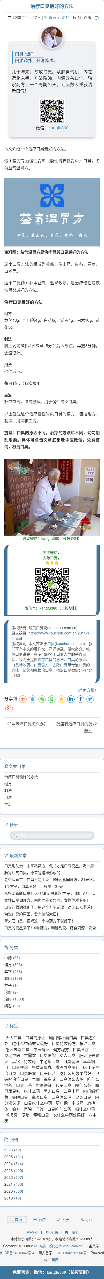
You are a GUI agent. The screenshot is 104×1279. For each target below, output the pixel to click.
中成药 (77, 1103)
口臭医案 (28, 1073)
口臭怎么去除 (71, 1079)
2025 (8, 1156)
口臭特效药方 (64, 1043)
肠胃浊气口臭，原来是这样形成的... (33, 872)
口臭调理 (71, 1061)
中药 (8, 957)
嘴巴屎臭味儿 (67, 1067)
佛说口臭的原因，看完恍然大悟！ (32, 913)
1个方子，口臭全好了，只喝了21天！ (35, 886)
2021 (8, 1184)
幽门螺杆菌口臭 (63, 1037)
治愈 (8, 992)
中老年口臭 (49, 1061)
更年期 (62, 1103)
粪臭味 (50, 1079)
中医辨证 (44, 1085)
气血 (36, 1079)
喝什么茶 (83, 1085)
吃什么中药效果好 (69, 1115)
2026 (8, 1149)
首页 (52, 17)
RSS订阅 (52, 1231)
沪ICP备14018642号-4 (17, 1252)
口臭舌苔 (24, 1085)
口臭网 (53, 1259)
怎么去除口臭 (18, 1049)
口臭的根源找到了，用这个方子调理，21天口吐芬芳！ (49, 907)
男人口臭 (52, 1091)
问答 (8, 1005)
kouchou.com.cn (70, 643)
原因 (8, 978)
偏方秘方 (90, 690)
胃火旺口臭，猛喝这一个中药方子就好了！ (39, 920)
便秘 (25, 1115)
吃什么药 (32, 1091)
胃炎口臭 (83, 1097)
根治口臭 (87, 1043)
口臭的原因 (76, 659)
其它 (8, 971)
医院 (28, 1109)
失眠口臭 (20, 1097)
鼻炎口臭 (40, 1097)
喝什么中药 (85, 1109)
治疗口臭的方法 (51, 659)
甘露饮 (30, 1055)
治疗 (65, 17)
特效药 (30, 1061)
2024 (8, 1163)
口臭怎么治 (61, 1097)
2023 (8, 1170)
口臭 (51, 643)
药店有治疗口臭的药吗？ (74, 727)
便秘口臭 (41, 1115)
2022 (8, 1177)
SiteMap (32, 1231)
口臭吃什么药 (59, 1109)
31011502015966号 (71, 1252)
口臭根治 (20, 1067)
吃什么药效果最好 (75, 1073)
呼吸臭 (12, 1115)
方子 (8, 985)
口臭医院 (48, 1055)
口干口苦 (48, 1073)
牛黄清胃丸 (42, 1067)
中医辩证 (41, 1049)
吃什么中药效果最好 (30, 1043)
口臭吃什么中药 (38, 1103)
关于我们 (72, 1231)
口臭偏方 (41, 664)
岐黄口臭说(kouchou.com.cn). (62, 1245)
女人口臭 (67, 1055)
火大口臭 (14, 1037)
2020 (8, 1191)
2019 (8, 1198)
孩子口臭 (63, 1085)
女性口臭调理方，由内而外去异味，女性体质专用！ (47, 900)
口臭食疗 (81, 1049)
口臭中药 (71, 1091)
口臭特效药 (20, 664)
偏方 (8, 964)
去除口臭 (60, 664)
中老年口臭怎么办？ (30, 723)
